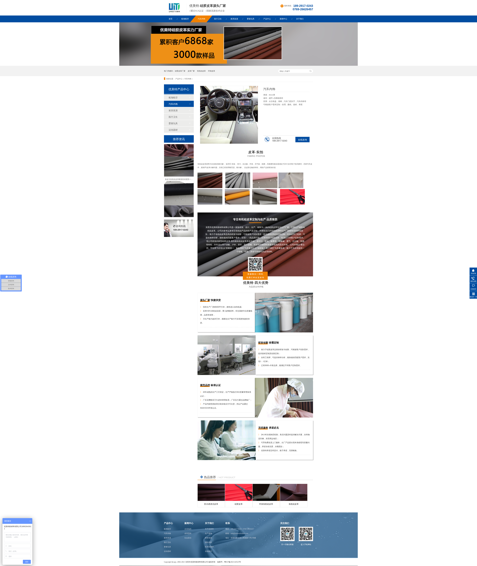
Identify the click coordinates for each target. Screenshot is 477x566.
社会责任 (187, 538)
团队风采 (208, 542)
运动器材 (173, 129)
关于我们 (300, 19)
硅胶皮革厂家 (180, 71)
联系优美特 (209, 547)
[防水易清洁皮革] (211, 492)
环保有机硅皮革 (266, 503)
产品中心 (267, 19)
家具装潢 (234, 19)
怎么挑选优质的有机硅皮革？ (179, 214)
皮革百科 (187, 533)
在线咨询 (302, 139)
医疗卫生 (218, 19)
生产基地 (208, 533)
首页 (170, 19)
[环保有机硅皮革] (266, 492)
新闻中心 (283, 19)
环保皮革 (211, 71)
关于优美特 (209, 529)
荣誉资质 (208, 538)
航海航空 (185, 19)
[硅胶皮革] (238, 492)
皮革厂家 (191, 71)
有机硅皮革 (201, 71)
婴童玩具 (250, 19)
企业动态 (187, 529)
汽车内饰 (201, 19)
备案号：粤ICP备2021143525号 (229, 562)
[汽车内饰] (238, 65)
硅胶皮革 (239, 503)
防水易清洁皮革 (211, 503)
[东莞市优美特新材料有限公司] (173, 12)
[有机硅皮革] (293, 492)
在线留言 (208, 551)
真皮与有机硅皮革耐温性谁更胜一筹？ (180, 165)
